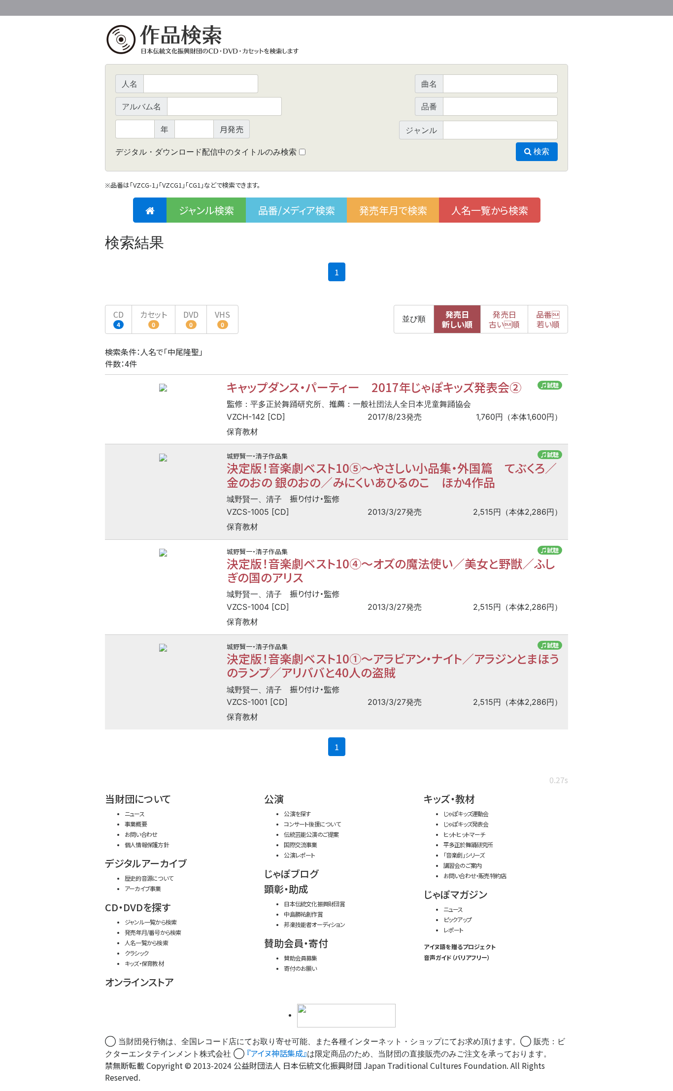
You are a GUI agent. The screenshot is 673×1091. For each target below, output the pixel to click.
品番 (548, 319)
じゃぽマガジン (455, 894)
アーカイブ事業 (143, 888)
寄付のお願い (300, 968)
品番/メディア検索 (296, 210)
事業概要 (492, 6)
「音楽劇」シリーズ (464, 855)
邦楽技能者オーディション (314, 924)
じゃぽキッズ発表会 (466, 824)
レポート (453, 930)
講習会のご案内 (462, 865)
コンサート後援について (312, 824)
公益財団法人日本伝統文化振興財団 (158, 7)
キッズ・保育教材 (144, 963)
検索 (540, 151)
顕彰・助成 (286, 889)
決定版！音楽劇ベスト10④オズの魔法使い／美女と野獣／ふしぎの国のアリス (391, 570)
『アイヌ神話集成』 (277, 1053)
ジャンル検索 (206, 210)
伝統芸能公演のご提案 (311, 834)
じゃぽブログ (291, 873)
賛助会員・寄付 (296, 943)
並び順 (414, 319)
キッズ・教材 (449, 799)
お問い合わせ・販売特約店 (474, 875)
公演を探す (297, 813)
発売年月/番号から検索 (153, 932)
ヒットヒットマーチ (464, 834)
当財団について (138, 799)
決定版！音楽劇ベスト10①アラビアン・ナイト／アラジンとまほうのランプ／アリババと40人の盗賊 (393, 665)
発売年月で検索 (393, 210)
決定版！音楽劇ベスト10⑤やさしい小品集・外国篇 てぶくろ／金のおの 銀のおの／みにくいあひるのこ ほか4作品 (392, 474)
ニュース (134, 813)
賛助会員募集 (300, 958)
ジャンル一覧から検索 (150, 922)
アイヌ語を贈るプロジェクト (460, 946)
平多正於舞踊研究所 (468, 844)
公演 (274, 799)
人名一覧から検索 (489, 210)
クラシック (136, 953)
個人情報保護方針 (147, 844)
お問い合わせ (541, 6)
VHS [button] (222, 318)
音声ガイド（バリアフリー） (457, 957)
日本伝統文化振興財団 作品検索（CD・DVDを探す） (336, 41)
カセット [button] (153, 318)
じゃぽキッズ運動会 (466, 813)
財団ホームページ (452, 6)
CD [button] (118, 318)
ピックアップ (457, 919)
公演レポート (299, 855)
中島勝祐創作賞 (303, 914)
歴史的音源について (149, 878)
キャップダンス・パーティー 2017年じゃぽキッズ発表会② (374, 387)
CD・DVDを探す (137, 907)
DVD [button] (191, 318)
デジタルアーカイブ (146, 863)
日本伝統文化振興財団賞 (314, 903)
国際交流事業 (300, 844)
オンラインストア (139, 982)
